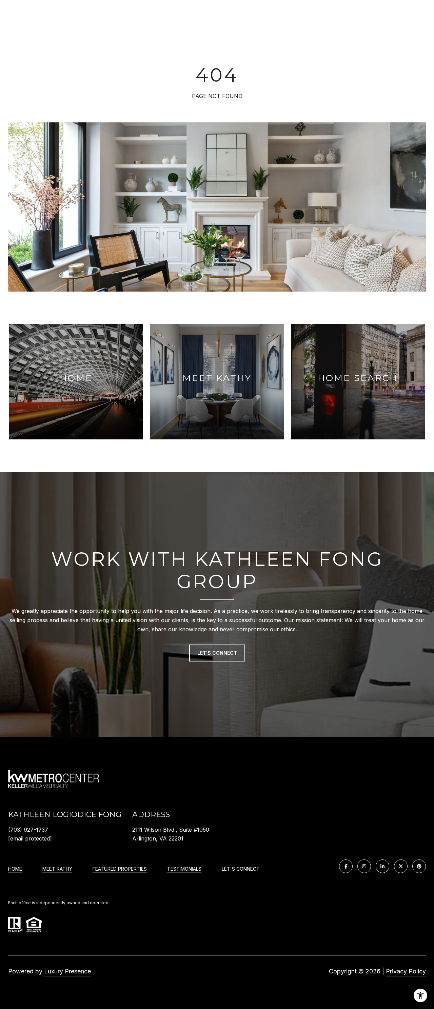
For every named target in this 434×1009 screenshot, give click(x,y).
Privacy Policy (406, 971)
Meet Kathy (57, 869)
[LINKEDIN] (382, 866)
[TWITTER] (401, 866)
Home (15, 869)
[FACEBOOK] (346, 866)
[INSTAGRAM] (364, 866)
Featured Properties (120, 869)
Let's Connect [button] (217, 653)
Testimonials (184, 869)
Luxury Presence (67, 971)
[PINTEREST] (419, 866)
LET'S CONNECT (241, 869)
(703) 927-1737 (28, 829)
